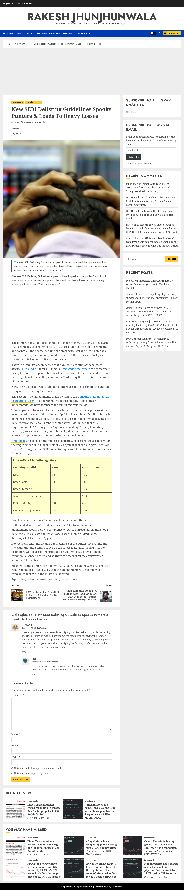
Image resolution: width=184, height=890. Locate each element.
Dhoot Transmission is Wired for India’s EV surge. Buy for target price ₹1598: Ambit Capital (43, 809)
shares (74, 579)
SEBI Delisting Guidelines (59, 579)
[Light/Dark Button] (153, 33)
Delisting (22, 579)
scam (39, 102)
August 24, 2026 (37, 818)
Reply (24, 651)
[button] (159, 33)
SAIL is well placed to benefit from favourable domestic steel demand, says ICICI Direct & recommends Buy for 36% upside (152, 228)
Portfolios (23, 33)
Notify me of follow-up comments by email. (37, 768)
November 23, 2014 (32, 122)
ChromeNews (101, 886)
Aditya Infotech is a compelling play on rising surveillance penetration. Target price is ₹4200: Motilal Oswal (100, 811)
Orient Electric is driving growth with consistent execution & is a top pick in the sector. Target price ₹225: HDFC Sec (148, 311)
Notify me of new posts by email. (32, 773)
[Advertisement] (92, 71)
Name (16, 734)
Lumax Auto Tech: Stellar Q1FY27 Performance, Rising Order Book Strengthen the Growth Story (148, 187)
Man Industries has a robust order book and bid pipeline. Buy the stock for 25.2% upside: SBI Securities (161, 868)
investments (18, 102)
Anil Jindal (18, 440)
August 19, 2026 (154, 877)
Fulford (31, 579)
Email (16, 745)
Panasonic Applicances (75, 369)
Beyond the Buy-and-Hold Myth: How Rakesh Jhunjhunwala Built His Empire (149, 215)
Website (16, 756)
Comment (18, 695)
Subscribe (174, 33)
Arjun (16, 122)
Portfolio (29, 102)
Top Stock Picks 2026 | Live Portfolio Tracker (63, 33)
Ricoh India (29, 369)
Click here (131, 112)
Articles (8, 33)
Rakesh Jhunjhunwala (92, 16)
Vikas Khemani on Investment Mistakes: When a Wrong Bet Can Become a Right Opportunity (151, 201)
